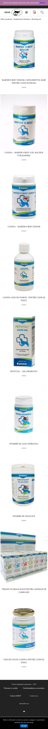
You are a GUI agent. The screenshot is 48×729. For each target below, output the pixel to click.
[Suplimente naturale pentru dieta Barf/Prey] (12, 12)
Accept (24, 726)
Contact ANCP (15, 696)
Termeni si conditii (11, 688)
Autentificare (24, 704)
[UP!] (24, 712)
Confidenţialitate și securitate (33, 688)
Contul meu (34, 696)
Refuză (42, 3)
